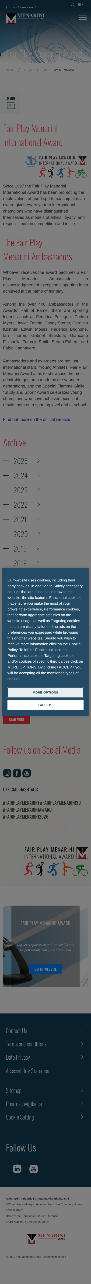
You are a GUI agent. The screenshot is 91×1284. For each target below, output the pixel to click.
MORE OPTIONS (45, 692)
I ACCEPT (45, 705)
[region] (45, 642)
